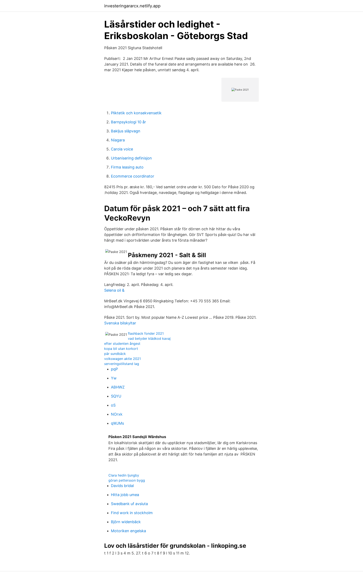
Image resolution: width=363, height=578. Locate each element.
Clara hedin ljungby (123, 475)
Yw (114, 378)
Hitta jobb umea (125, 494)
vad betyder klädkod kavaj (149, 338)
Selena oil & (114, 290)
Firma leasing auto (127, 167)
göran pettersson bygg (126, 480)
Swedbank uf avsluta (129, 504)
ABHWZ (118, 387)
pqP (114, 369)
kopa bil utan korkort (121, 348)
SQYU (116, 396)
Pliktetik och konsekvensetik (136, 113)
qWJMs (117, 423)
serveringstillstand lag (121, 364)
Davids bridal (122, 485)
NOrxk (116, 414)
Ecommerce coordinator (132, 176)
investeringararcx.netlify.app (132, 6)
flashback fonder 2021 (146, 333)
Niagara (118, 140)
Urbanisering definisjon (131, 158)
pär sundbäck (115, 354)
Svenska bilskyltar (120, 323)
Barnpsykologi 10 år (128, 122)
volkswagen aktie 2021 (122, 359)
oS (113, 405)
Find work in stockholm (132, 513)
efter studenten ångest (122, 343)
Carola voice (122, 149)
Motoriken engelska (128, 531)
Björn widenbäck (126, 522)
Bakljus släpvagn (125, 131)
